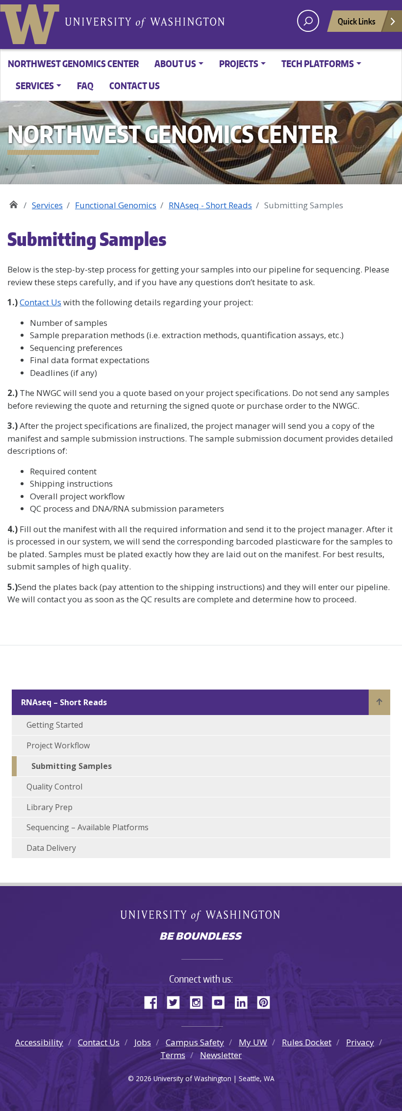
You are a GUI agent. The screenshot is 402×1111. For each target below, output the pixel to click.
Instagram (199, 1000)
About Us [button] (175, 63)
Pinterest (267, 1000)
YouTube (222, 1000)
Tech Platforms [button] (317, 63)
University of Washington (32, 22)
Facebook (154, 1000)
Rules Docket (306, 1042)
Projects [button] (238, 63)
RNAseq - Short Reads (210, 205)
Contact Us (134, 85)
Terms (172, 1055)
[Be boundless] (201, 937)
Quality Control (54, 786)
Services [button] (35, 85)
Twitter (177, 1000)
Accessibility (39, 1042)
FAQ (85, 85)
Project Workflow (58, 745)
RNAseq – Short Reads (64, 702)
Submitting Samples (71, 766)
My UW (253, 1042)
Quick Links (357, 21)
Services (47, 205)
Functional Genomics (115, 205)
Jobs (142, 1042)
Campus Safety (195, 1042)
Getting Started (54, 724)
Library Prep (49, 807)
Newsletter (221, 1055)
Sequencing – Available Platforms (87, 827)
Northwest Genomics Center (73, 63)
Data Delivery (51, 847)
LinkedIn (244, 1000)
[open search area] (308, 21)
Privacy (360, 1042)
